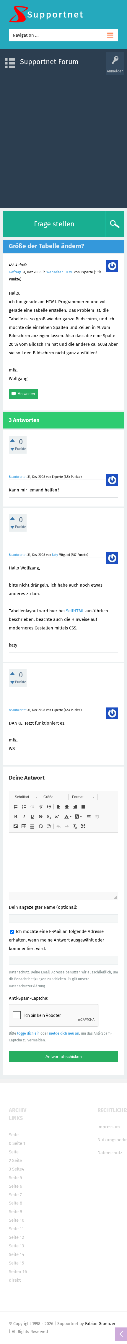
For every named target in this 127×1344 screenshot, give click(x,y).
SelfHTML (75, 610)
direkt (15, 1280)
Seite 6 (15, 1186)
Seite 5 (15, 1177)
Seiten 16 (18, 1271)
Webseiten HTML (59, 272)
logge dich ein (28, 1033)
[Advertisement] (63, 138)
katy (55, 555)
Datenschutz (109, 1152)
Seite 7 (15, 1194)
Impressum (108, 1126)
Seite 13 (16, 1246)
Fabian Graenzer (100, 1323)
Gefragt (15, 272)
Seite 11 (16, 1228)
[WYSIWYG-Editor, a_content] (63, 862)
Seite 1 (18, 1143)
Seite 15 (16, 1263)
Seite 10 (16, 1220)
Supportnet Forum (49, 62)
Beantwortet (18, 477)
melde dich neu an (64, 1033)
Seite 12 (16, 1237)
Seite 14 (16, 1254)
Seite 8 (15, 1203)
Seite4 (18, 1169)
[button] (26, 797)
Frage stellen (54, 224)
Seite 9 (15, 1211)
